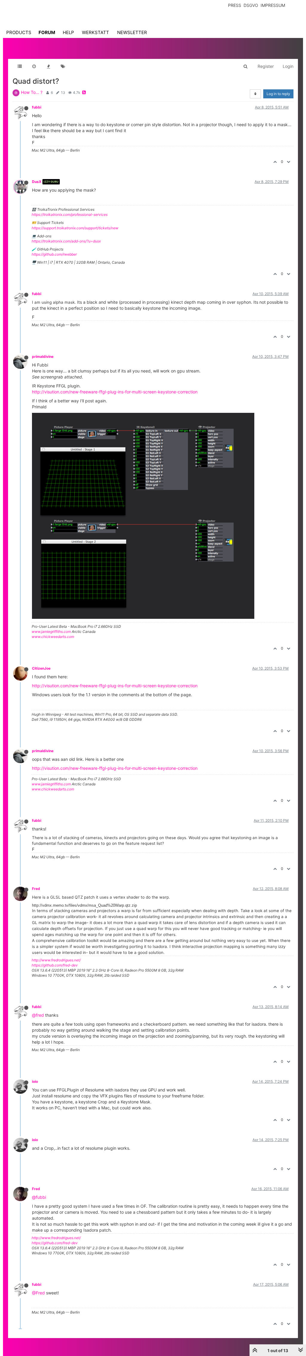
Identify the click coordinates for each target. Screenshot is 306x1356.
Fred (36, 888)
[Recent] (34, 66)
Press (234, 5)
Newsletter (132, 32)
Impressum (273, 5)
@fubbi (39, 1197)
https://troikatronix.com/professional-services (70, 214)
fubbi (36, 107)
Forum (47, 32)
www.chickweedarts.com (53, 636)
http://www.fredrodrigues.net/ (56, 960)
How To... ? (31, 92)
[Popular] (48, 66)
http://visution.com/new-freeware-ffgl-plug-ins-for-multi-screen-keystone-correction (115, 391)
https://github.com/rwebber (54, 254)
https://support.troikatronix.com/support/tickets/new (75, 228)
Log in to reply (278, 93)
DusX (37, 181)
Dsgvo (251, 5)
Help (68, 32)
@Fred (38, 1292)
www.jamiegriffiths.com (51, 631)
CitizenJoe (41, 668)
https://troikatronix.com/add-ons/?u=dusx (66, 241)
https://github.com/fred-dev (55, 965)
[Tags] (63, 66)
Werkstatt (95, 32)
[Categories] (20, 66)
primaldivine (42, 356)
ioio (35, 1081)
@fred (38, 1015)
